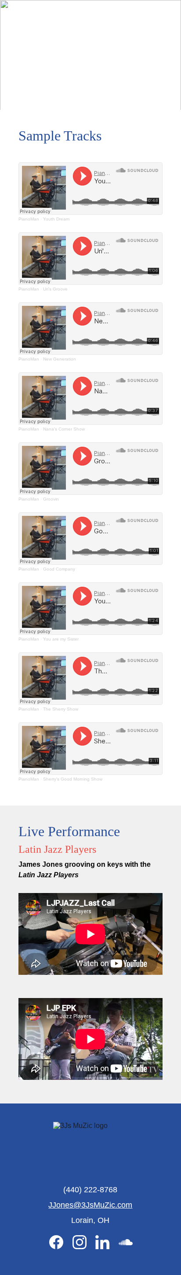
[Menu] (161, 14)
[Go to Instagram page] (83, 1242)
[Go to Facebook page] (60, 1242)
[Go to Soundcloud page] (126, 1242)
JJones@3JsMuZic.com (90, 1205)
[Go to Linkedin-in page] (106, 1242)
